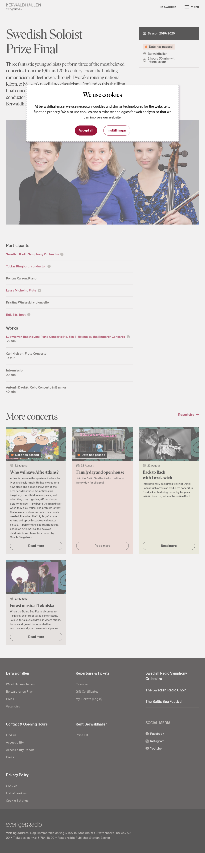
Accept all (86, 130)
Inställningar (117, 130)
